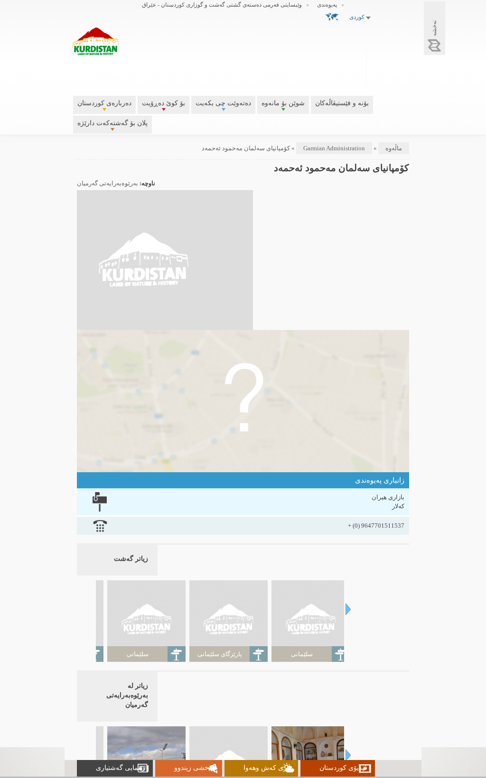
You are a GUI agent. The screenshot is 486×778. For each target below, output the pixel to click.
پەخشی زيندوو (194, 767)
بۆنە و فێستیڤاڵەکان (342, 103)
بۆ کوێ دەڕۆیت (163, 103)
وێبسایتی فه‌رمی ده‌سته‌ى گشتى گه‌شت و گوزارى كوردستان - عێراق (222, 4)
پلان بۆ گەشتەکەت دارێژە (112, 123)
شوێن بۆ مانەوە (283, 103)
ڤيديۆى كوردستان (343, 767)
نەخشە (434, 28)
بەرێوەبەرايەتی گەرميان (107, 183)
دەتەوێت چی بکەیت (223, 103)
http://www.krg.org (390, 65)
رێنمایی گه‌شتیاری (120, 767)
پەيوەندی (327, 4)
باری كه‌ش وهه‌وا (266, 767)
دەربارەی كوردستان (104, 103)
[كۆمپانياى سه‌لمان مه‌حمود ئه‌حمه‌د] (144, 325)
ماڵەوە (393, 148)
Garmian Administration (334, 148)
